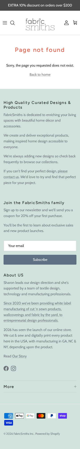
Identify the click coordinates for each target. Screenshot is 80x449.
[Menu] (5, 23)
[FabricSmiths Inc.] (40, 23)
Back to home (40, 74)
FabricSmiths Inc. (24, 433)
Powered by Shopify (47, 433)
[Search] (15, 23)
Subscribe (40, 259)
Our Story (19, 356)
